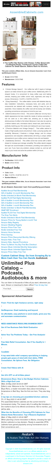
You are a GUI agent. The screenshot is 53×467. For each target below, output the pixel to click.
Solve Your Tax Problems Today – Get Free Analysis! (23, 334)
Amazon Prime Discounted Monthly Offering (18, 237)
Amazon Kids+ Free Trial (10, 239)
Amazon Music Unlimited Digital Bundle (16, 249)
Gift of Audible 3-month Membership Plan (17, 200)
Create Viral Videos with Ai (12, 367)
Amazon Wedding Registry (11, 225)
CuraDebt (5, 352)
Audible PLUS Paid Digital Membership (16, 198)
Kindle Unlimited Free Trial (11, 230)
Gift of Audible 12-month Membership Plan (17, 193)
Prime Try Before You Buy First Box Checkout (19, 244)
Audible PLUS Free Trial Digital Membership (18, 212)
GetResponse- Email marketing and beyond (19, 310)
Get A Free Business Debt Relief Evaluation (19, 327)
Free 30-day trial (40, 285)
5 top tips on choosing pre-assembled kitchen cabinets (24, 397)
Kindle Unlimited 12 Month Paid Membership (18, 207)
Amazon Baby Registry (10, 222)
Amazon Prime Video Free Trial (13, 252)
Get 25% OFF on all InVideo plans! (15, 375)
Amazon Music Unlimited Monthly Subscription (19, 247)
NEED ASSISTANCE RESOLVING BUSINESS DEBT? (22, 323)
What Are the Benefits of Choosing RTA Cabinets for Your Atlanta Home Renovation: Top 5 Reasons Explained (25, 413)
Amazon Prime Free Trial (11, 227)
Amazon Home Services (10, 232)
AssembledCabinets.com (26, 12)
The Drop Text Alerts (9, 215)
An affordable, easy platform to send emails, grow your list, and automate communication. (26, 315)
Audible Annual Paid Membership (14, 190)
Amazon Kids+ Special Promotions (14, 242)
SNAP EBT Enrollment (9, 210)
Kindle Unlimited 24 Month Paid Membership (18, 195)
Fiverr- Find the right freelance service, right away (22, 302)
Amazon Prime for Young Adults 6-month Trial (19, 220)
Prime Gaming (6, 234)
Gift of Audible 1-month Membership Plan (17, 205)
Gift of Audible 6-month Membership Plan (17, 203)
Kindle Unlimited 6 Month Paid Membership (18, 217)
